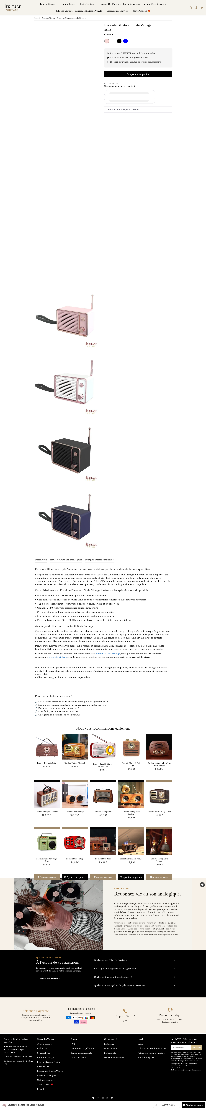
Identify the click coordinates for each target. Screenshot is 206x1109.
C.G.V (140, 1044)
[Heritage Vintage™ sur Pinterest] (103, 1098)
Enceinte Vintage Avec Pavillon (131, 813)
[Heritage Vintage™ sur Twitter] (94, 1098)
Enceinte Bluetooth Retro (46, 763)
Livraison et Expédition (82, 1048)
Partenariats (110, 1053)
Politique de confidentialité (151, 1053)
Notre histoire (111, 1048)
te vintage (61, 657)
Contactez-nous (78, 1057)
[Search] (190, 7)
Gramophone (68, 4)
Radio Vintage (87, 4)
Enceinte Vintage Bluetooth (74, 763)
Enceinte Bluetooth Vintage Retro (46, 860)
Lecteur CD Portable (110, 4)
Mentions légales (146, 1057)
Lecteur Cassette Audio (154, 4)
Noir (119, 41)
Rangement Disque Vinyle (88, 11)
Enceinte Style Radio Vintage (131, 859)
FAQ (73, 1044)
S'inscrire (197, 1047)
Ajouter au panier (48, 877)
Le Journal (109, 1044)
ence (51, 657)
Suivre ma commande (17, 1046)
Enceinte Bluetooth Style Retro (159, 812)
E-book (40, 1089)
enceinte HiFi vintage (108, 654)
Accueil (37, 18)
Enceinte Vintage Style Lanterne (159, 860)
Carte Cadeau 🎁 (141, 11)
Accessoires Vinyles (117, 11)
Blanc (113, 41)
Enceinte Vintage (132, 4)
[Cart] (202, 7)
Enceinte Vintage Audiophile (47, 812)
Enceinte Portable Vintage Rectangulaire (103, 765)
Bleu (125, 41)
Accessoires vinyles (46, 1075)
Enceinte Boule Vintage (75, 812)
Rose (106, 41)
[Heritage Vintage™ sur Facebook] (98, 1098)
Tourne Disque (47, 4)
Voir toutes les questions (50, 978)
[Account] (196, 7)
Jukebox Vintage (64, 11)
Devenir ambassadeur (114, 1057)
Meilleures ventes (45, 1080)
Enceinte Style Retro (103, 859)
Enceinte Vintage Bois (103, 812)
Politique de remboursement (152, 1048)
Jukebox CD (43, 1066)
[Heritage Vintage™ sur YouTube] (112, 1098)
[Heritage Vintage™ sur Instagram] (107, 1098)
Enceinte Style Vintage (74, 859)
